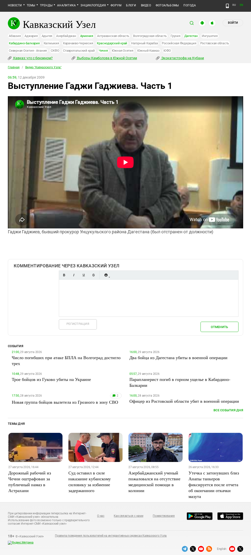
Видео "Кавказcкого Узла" (43, 67)
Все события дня (228, 410)
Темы (31, 5)
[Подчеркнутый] (83, 275)
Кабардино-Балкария (24, 43)
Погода (189, 5)
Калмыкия (51, 43)
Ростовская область (214, 43)
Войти (233, 22)
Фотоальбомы (167, 5)
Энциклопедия (93, 5)
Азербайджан (66, 36)
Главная (14, 67)
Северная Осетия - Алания (28, 50)
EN (241, 5)
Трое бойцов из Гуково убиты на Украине (51, 379)
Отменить (219, 327)
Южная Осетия (122, 50)
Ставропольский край (79, 50)
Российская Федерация (179, 43)
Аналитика (66, 5)
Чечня (103, 50)
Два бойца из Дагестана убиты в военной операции (178, 357)
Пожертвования (164, 516)
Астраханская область (113, 36)
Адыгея (47, 36)
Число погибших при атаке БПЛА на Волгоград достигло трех (66, 360)
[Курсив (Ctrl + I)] (74, 275)
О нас (100, 516)
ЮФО (167, 50)
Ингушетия (210, 36)
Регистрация (77, 324)
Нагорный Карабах (144, 43)
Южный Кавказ (148, 50)
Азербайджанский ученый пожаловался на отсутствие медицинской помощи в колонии (154, 481)
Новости (15, 5)
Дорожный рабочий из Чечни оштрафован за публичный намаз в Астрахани (29, 481)
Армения (86, 36)
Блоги (131, 5)
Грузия (175, 36)
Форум (116, 5)
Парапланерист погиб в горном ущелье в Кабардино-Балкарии (179, 382)
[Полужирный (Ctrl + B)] (64, 275)
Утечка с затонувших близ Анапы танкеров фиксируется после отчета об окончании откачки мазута (213, 484)
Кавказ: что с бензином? (33, 58)
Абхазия (15, 36)
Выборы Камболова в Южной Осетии (106, 58)
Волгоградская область (150, 36)
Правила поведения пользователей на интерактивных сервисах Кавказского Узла (111, 535)
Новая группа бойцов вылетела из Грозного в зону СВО (65, 402)
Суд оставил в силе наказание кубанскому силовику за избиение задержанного (89, 481)
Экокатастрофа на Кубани (182, 58)
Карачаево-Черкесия (78, 43)
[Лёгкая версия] (227, 6)
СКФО (55, 50)
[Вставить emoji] (106, 275)
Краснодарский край (112, 43)
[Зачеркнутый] (93, 275)
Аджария (31, 36)
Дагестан (191, 36)
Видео (146, 5)
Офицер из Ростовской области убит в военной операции (184, 401)
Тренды (46, 5)
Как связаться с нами (128, 516)
